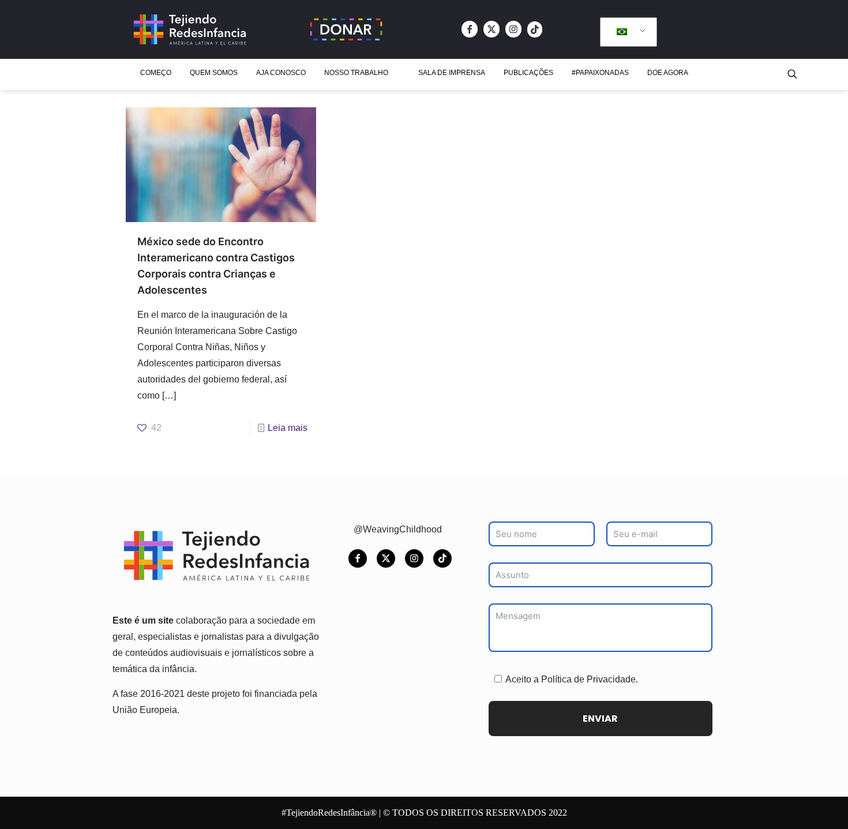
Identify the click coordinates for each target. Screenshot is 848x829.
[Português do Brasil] (626, 32)
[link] (346, 29)
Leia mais (287, 428)
